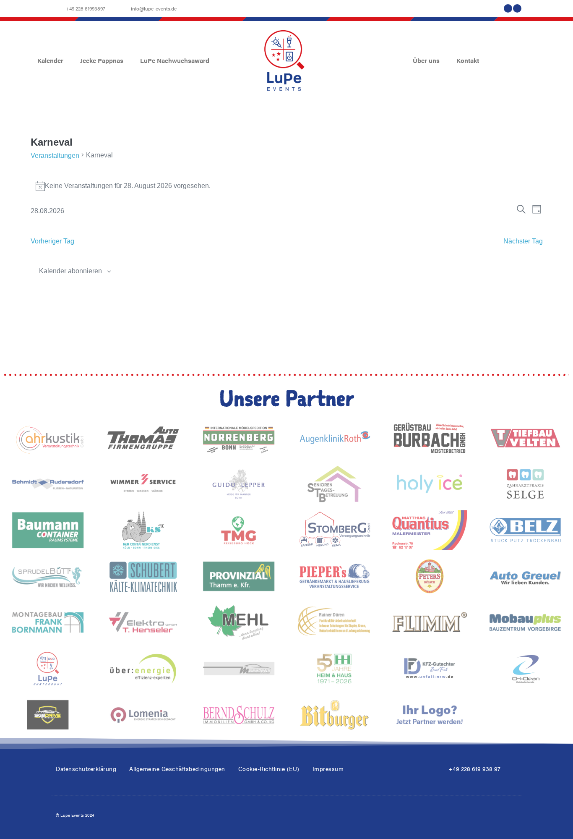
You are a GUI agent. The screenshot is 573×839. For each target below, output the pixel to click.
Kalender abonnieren (70, 270)
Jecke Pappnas (101, 60)
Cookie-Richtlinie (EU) (269, 768)
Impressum (328, 768)
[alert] (287, 185)
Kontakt (467, 60)
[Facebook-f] (508, 8)
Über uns (426, 60)
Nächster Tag (523, 241)
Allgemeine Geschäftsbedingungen (177, 768)
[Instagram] (517, 8)
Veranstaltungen (55, 155)
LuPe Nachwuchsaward (174, 60)
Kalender (50, 60)
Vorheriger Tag (52, 241)
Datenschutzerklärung (86, 768)
